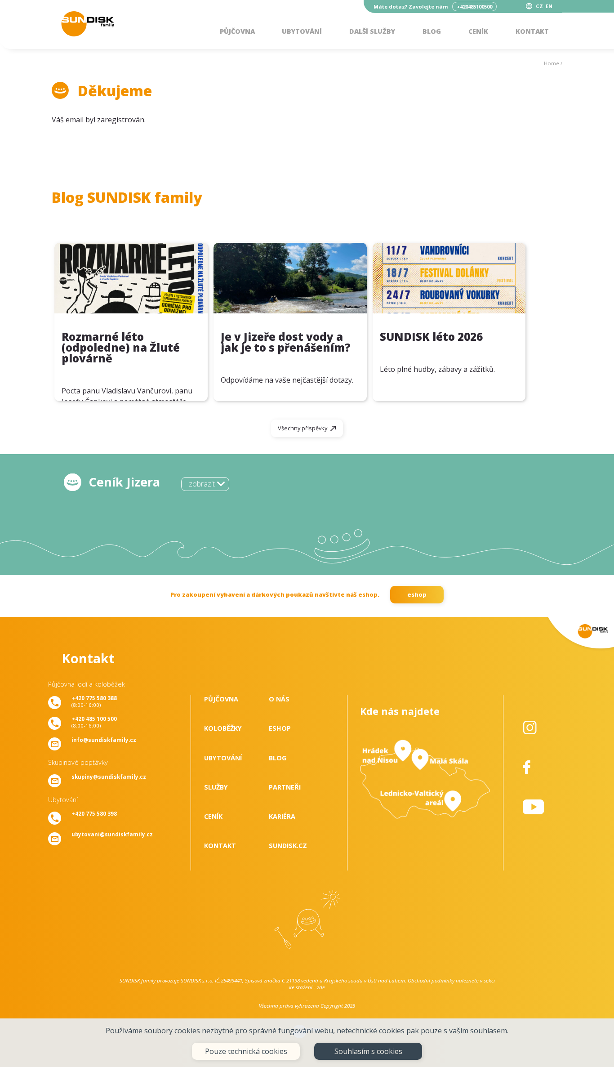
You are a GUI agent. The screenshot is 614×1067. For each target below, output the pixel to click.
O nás (279, 699)
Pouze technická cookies (246, 1051)
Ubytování (302, 31)
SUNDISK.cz (288, 845)
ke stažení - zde (307, 987)
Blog (432, 31)
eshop (417, 594)
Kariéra (282, 816)
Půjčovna (237, 31)
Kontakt (532, 31)
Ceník (478, 31)
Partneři (285, 787)
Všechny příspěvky (302, 428)
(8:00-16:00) (94, 701)
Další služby (372, 31)
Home (551, 63)
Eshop (280, 728)
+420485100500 (474, 6)
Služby (216, 787)
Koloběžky (223, 728)
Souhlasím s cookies (368, 1051)
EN (549, 6)
